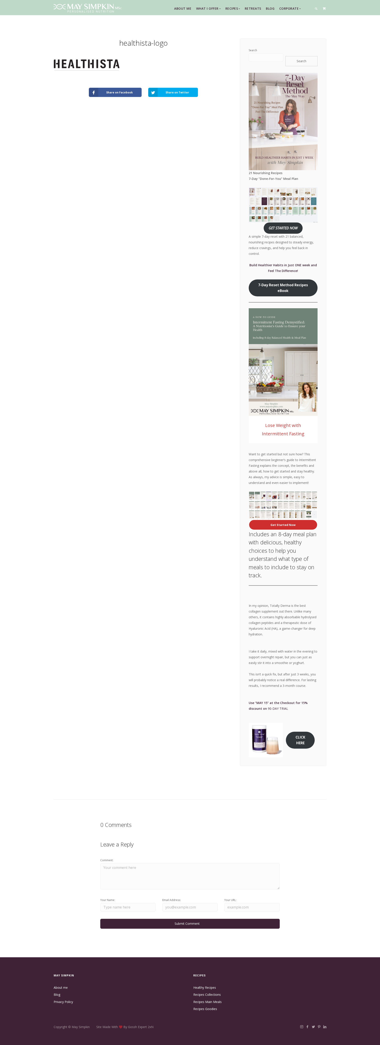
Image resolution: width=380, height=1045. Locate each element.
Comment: (106, 860)
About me (61, 987)
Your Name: (107, 900)
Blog (270, 8)
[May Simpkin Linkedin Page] (324, 1027)
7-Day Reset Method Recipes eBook (283, 288)
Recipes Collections (207, 994)
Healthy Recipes (204, 987)
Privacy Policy (63, 1002)
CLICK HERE (300, 740)
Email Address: (171, 900)
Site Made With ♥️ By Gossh (117, 1027)
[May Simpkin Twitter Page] (313, 1027)
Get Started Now (283, 525)
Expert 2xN (145, 1027)
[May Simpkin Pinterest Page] (319, 1027)
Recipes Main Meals (207, 1002)
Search (253, 50)
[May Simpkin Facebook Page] (307, 1027)
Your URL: (230, 900)
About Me (182, 8)
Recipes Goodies (205, 1009)
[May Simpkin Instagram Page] (301, 1027)
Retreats (253, 8)
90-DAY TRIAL (278, 708)
